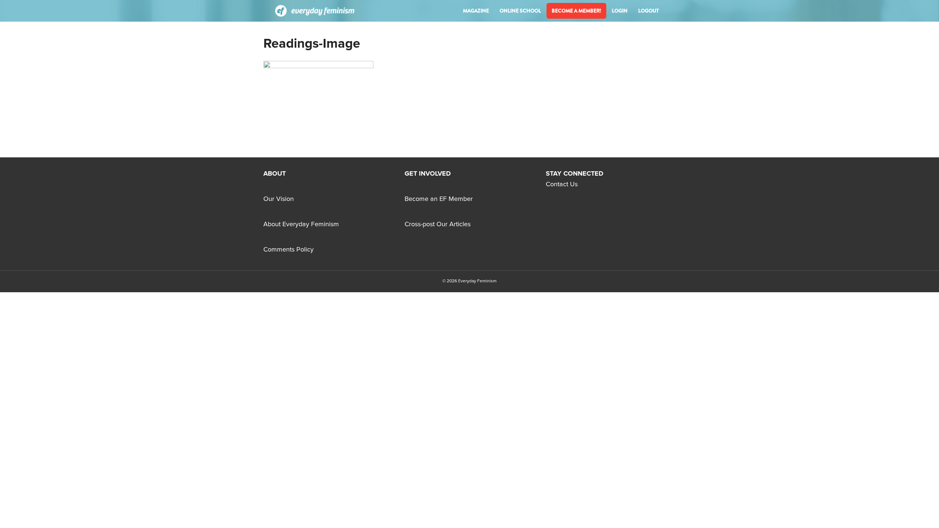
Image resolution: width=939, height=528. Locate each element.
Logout (648, 10)
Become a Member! (576, 10)
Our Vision (278, 199)
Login (620, 10)
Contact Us (562, 184)
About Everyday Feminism (301, 224)
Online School (520, 10)
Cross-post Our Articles (438, 224)
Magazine (476, 10)
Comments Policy (288, 249)
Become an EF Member (439, 199)
